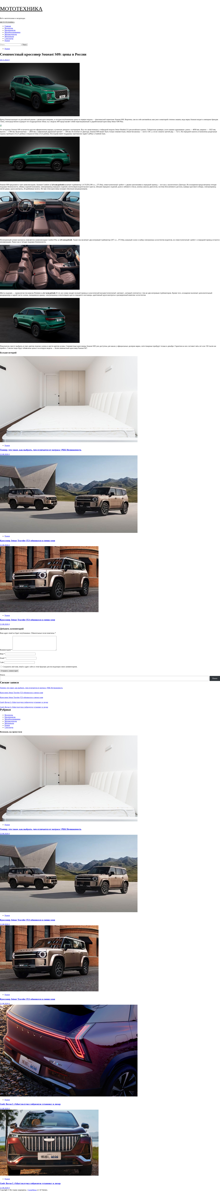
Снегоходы (9, 38)
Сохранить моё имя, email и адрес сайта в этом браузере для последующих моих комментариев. (40, 667)
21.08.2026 (4, 545)
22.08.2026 (4, 454)
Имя (2, 654)
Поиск (2, 675)
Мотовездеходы (11, 34)
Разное (7, 41)
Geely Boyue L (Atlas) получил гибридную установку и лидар (24, 702)
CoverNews (32, 1190)
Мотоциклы (9, 36)
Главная (8, 26)
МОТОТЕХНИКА (21, 9)
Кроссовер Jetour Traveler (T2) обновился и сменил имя (27, 540)
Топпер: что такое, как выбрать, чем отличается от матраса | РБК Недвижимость (40, 450)
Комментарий (6, 650)
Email (3, 658)
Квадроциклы (10, 30)
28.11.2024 (4, 60)
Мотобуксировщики (12, 32)
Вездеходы (9, 28)
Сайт (2, 662)
